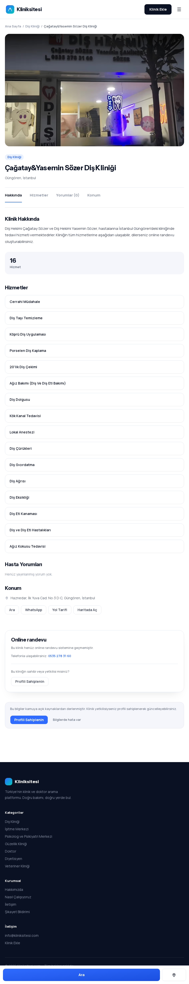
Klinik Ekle (158, 9)
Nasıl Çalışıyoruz (18, 897)
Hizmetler (39, 195)
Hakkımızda (14, 889)
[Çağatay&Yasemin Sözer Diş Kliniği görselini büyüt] (94, 90)
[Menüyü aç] (179, 9)
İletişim (10, 904)
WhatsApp (33, 609)
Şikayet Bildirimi (17, 911)
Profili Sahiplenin (29, 681)
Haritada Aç (87, 609)
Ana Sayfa (13, 26)
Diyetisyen (13, 858)
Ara (12, 609)
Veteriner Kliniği (17, 866)
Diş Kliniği (32, 26)
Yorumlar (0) (67, 195)
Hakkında (13, 195)
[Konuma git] (174, 975)
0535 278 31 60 (59, 656)
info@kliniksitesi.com (22, 935)
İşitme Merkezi (17, 829)
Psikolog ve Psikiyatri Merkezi (28, 836)
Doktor (10, 851)
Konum (93, 195)
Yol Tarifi (59, 609)
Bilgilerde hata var (67, 719)
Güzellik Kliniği (16, 843)
